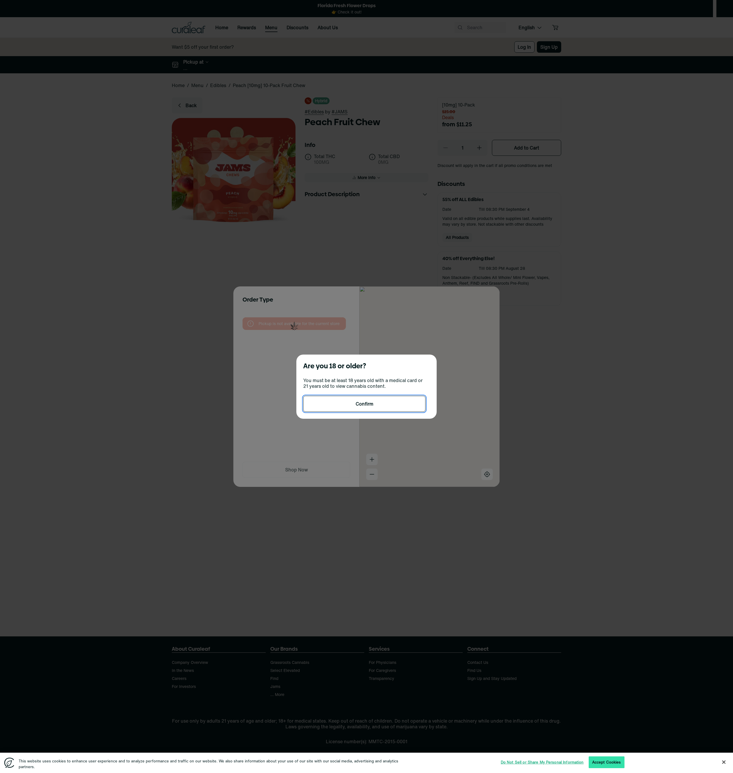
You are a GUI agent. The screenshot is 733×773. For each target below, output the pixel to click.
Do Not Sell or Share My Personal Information (542, 762)
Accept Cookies (606, 762)
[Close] (724, 762)
